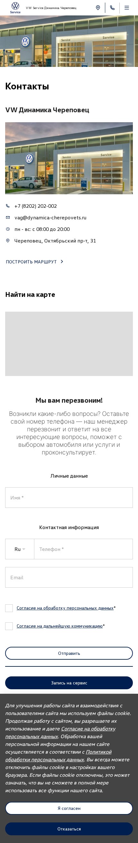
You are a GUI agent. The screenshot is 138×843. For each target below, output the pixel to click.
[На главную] (15, 8)
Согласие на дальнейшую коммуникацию (60, 625)
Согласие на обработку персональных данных (65, 607)
